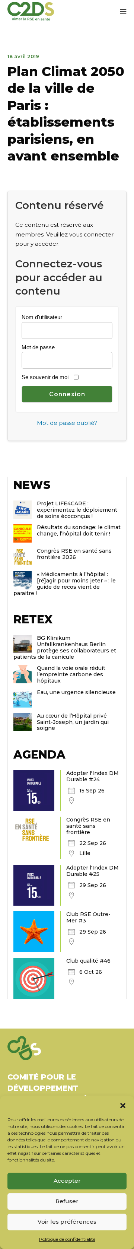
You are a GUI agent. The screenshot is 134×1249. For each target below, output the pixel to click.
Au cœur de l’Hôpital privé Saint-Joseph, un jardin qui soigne (73, 722)
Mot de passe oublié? (67, 422)
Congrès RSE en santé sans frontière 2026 (74, 553)
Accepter (67, 1180)
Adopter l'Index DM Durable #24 (92, 776)
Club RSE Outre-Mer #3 (88, 917)
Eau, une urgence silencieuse (76, 692)
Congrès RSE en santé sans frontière (88, 826)
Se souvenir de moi (45, 377)
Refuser (67, 1201)
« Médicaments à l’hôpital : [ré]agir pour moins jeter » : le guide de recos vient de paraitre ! (64, 583)
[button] (123, 1105)
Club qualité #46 (88, 960)
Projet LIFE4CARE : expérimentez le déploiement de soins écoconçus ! (77, 509)
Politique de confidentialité (67, 1239)
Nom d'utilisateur (42, 317)
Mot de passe (38, 347)
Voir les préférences (67, 1221)
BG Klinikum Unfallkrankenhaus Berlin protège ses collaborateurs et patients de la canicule (64, 647)
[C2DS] (30, 11)
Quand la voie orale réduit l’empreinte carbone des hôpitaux (71, 674)
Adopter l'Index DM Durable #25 (92, 870)
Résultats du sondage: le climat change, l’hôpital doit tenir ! (79, 530)
